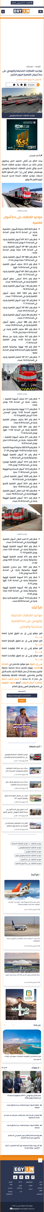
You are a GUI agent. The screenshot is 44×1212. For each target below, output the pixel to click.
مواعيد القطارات (36, 843)
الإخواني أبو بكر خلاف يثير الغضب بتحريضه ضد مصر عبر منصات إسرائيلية (22, 1116)
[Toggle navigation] (40, 11)
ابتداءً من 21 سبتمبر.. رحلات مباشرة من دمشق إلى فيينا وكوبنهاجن (23, 939)
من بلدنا (37, 1025)
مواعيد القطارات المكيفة (20, 843)
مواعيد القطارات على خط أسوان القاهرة (28, 863)
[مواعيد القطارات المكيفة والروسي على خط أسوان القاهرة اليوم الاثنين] (21, 84)
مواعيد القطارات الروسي (33, 851)
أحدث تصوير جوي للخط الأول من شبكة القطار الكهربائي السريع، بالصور (15, 811)
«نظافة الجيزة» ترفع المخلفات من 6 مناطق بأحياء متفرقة (23, 1106)
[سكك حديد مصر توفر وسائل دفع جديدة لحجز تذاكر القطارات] (35, 782)
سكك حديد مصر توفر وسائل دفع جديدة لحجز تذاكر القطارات (17, 783)
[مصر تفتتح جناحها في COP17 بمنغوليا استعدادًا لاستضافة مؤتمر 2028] (22, 1082)
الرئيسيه (38, 66)
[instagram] (21, 1177)
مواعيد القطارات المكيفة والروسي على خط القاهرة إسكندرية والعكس (26, 620)
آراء (21, 1191)
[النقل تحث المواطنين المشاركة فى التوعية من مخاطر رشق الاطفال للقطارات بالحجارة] (35, 823)
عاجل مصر (40, 1183)
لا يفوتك (35, 1067)
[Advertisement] (22, 41)
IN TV (20, 1182)
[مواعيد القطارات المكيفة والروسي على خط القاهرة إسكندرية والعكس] (35, 755)
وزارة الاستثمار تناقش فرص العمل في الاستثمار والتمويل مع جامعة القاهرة (24, 1136)
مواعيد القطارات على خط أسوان (31, 859)
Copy (21, 700)
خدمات (31, 1189)
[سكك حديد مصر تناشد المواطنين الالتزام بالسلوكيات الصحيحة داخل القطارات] (35, 768)
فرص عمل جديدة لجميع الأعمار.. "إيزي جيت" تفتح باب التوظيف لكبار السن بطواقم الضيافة (24, 903)
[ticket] (15, 1177)
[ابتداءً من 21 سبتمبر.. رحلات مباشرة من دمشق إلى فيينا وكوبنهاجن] (22, 926)
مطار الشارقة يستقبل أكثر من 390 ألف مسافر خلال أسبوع (23, 975)
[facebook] (32, 1177)
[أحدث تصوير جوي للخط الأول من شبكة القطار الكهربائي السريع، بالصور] (35, 810)
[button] (12, 1025)
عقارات (30, 1185)
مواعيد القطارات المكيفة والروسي (30, 847)
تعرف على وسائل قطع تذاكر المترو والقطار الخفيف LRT (16, 797)
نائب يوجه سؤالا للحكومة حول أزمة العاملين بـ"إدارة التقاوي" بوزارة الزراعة (22, 1146)
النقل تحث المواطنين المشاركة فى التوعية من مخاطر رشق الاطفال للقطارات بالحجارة (16, 825)
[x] (27, 1177)
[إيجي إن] (21, 11)
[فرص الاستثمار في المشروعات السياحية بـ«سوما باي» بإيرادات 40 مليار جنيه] (22, 1041)
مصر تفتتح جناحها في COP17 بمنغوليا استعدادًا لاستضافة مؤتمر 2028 (24, 1096)
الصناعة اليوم (40, 1189)
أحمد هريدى (35, 155)
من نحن (10, 1188)
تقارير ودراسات (19, 1186)
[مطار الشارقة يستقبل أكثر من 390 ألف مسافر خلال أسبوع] (22, 963)
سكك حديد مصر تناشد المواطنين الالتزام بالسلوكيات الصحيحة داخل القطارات (17, 770)
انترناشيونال (29, 1182)
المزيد (5, 1067)
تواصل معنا (10, 1183)
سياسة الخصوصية (9, 1192)
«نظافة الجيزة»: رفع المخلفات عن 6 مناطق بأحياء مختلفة (23, 1126)
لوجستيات (29, 66)
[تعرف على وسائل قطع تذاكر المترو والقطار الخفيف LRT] (35, 796)
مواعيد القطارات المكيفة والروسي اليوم (28, 855)
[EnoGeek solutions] (14, 1208)
